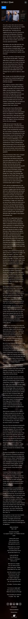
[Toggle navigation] (25, 2)
